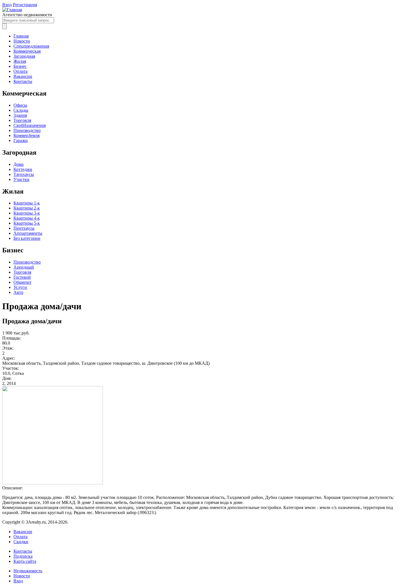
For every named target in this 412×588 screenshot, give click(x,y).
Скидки (20, 541)
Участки (21, 179)
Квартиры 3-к (26, 213)
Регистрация (25, 4)
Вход (7, 4)
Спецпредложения (31, 46)
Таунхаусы (23, 174)
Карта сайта (24, 561)
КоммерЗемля (26, 135)
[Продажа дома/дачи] (52, 482)
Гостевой (22, 277)
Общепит (22, 282)
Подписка (23, 556)
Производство (27, 130)
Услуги (20, 287)
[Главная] (12, 9)
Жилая (19, 61)
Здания (20, 115)
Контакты (22, 81)
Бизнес (20, 66)
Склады (20, 110)
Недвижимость (27, 570)
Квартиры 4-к (26, 218)
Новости (21, 41)
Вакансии (22, 76)
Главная (21, 36)
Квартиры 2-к (26, 208)
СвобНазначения (29, 125)
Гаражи (20, 140)
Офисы (20, 105)
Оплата (20, 71)
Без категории (26, 238)
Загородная (24, 56)
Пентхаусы (23, 228)
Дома (18, 164)
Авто (18, 292)
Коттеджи (22, 169)
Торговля (22, 120)
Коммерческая (27, 51)
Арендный (23, 267)
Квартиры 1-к (26, 203)
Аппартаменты (27, 233)
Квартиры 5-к (26, 223)
